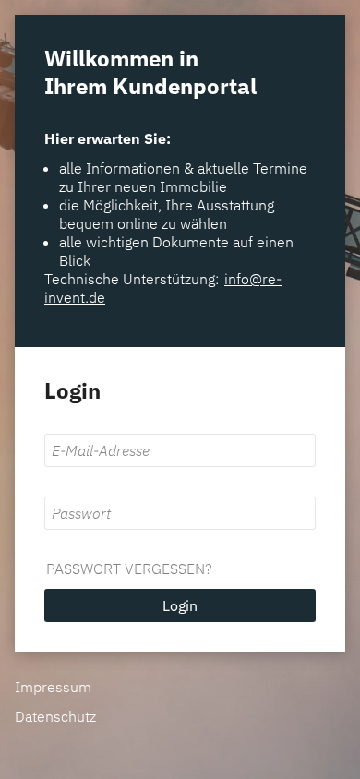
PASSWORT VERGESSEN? (129, 568)
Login (180, 605)
